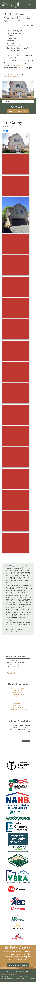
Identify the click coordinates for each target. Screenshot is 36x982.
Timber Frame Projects (15, 74)
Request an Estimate (23, 65)
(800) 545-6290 (14, 667)
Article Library (18, 703)
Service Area (18, 690)
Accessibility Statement (13, 971)
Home (6, 74)
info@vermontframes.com (15, 669)
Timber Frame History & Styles (18, 709)
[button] (31, 5)
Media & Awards (18, 705)
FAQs (18, 699)
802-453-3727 (22, 68)
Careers (18, 697)
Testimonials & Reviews (18, 701)
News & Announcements (18, 707)
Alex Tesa (17, 45)
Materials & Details (18, 694)
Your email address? (23, 735)
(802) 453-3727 (14, 664)
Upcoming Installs (18, 692)
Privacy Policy (25, 971)
